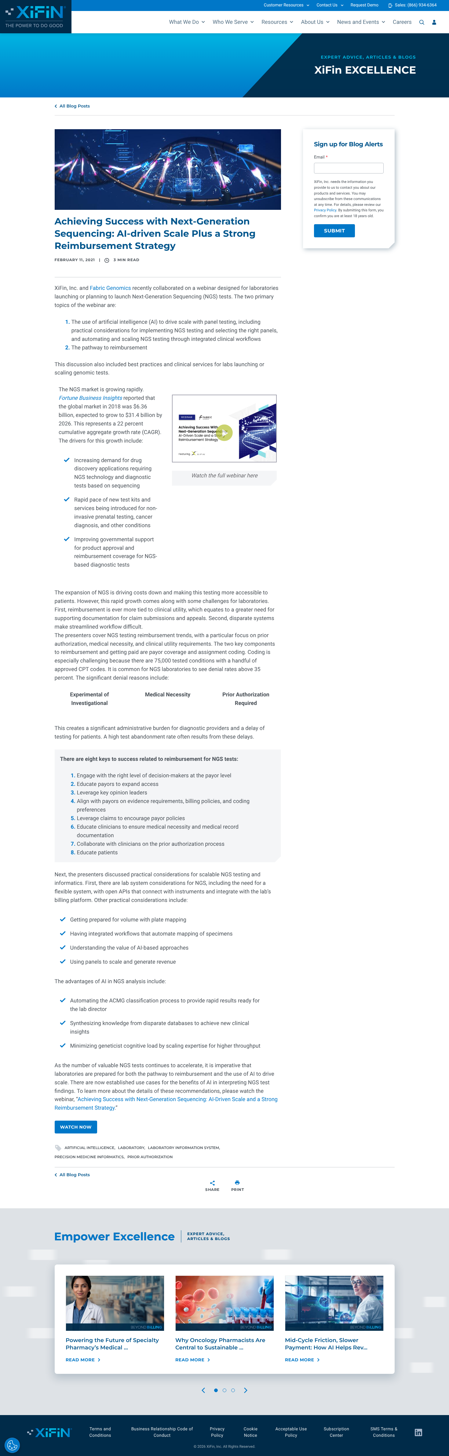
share (212, 1189)
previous (208, 1390)
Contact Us (327, 5)
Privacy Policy (325, 210)
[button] (224, 433)
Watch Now (76, 1127)
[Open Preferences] (12, 1445)
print (237, 1189)
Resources (274, 22)
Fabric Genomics (110, 288)
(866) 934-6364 (422, 5)
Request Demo (364, 5)
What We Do (184, 22)
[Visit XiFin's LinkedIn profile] (418, 1432)
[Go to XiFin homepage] (35, 16)
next (251, 1390)
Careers (402, 22)
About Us (312, 22)
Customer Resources (284, 5)
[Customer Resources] (434, 22)
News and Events (358, 22)
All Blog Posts (75, 106)
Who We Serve (230, 22)
